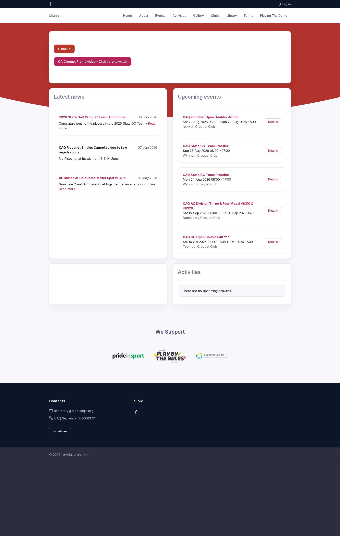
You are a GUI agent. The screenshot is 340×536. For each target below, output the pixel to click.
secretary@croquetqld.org (73, 411)
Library (231, 16)
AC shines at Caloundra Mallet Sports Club (92, 178)
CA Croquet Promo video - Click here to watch (92, 61)
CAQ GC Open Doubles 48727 (206, 237)
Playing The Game (273, 16)
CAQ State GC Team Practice (206, 146)
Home (127, 16)
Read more (67, 189)
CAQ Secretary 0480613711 (75, 418)
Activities (179, 16)
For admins (60, 431)
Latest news (69, 97)
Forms (248, 16)
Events (160, 16)
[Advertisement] (167, 499)
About (143, 16)
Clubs (215, 16)
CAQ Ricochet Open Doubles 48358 (210, 117)
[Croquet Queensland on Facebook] (50, 4)
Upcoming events (199, 97)
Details (273, 121)
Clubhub (64, 49)
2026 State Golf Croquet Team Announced (92, 117)
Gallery (198, 16)
